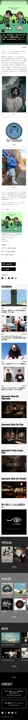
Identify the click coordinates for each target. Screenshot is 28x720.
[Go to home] (6, 2)
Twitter (9, 248)
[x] (6, 279)
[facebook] (9, 279)
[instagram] (16, 279)
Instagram (13, 248)
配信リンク (4, 244)
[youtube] (12, 279)
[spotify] (2, 279)
